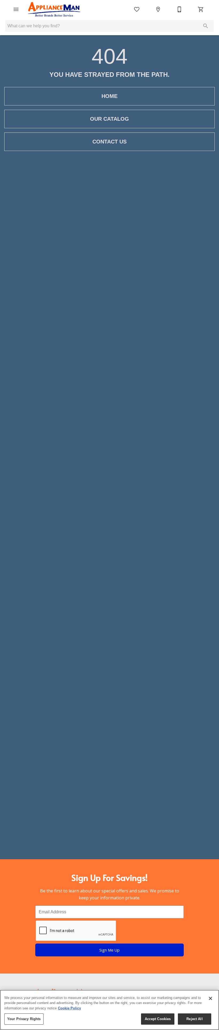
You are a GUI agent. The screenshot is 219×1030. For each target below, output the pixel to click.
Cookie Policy (69, 1008)
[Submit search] (206, 26)
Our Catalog (109, 119)
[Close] (210, 998)
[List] (136, 9)
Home (109, 96)
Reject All (194, 1019)
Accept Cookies (158, 1019)
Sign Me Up (109, 950)
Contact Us (109, 142)
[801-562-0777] (179, 9)
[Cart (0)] (200, 9)
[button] (16, 9)
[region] (109, 1010)
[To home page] (54, 9)
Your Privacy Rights (24, 1019)
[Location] (158, 9)
